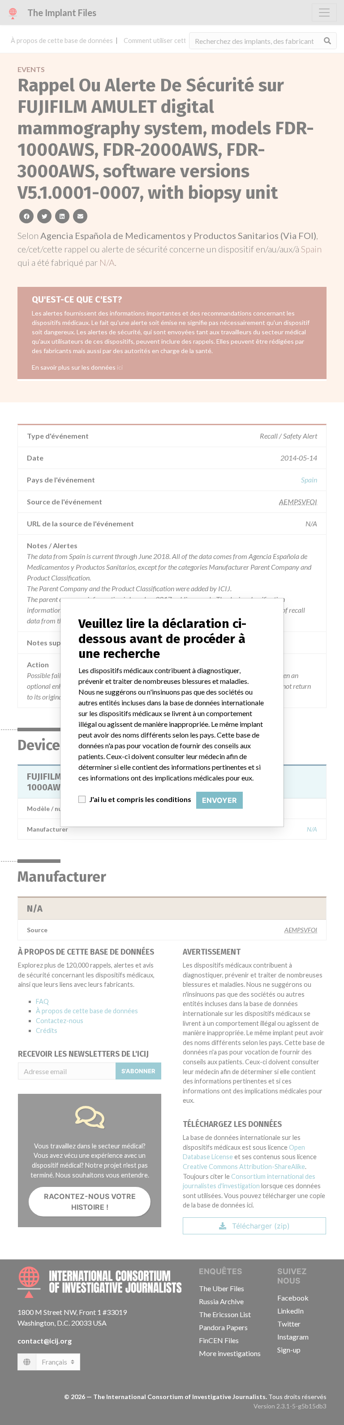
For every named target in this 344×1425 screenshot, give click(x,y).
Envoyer (219, 800)
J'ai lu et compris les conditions (140, 799)
